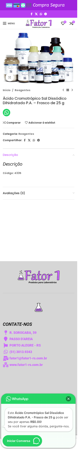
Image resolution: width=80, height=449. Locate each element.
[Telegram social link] (45, 14)
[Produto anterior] (63, 90)
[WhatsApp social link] (41, 14)
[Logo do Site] (39, 23)
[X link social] (36, 14)
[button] (68, 398)
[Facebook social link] (31, 14)
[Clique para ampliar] (10, 77)
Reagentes (22, 90)
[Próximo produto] (72, 90)
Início (7, 90)
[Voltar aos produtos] (67, 90)
